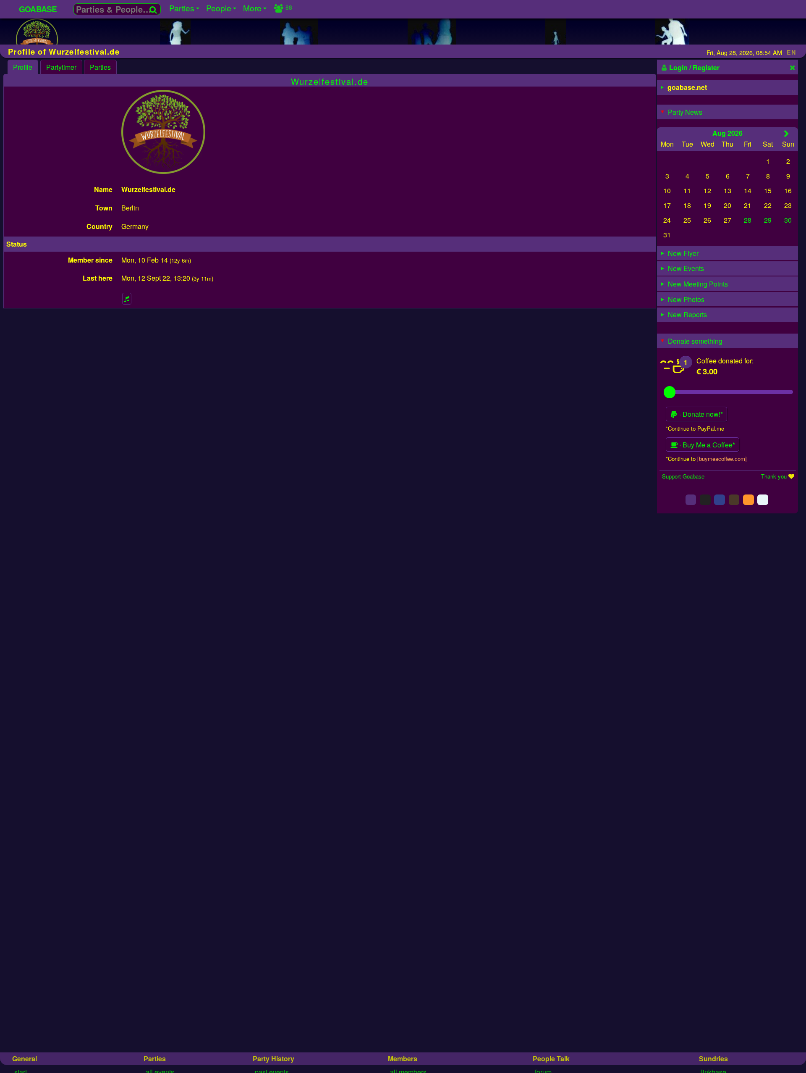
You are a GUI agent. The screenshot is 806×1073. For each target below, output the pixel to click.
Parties (100, 67)
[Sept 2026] (786, 133)
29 (768, 220)
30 (788, 220)
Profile (22, 67)
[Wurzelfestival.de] (37, 40)
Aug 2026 (727, 133)
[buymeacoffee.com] (722, 459)
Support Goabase (683, 476)
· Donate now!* (700, 414)
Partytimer (61, 67)
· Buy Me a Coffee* (706, 445)
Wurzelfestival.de (330, 81)
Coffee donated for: (725, 361)
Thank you (774, 476)
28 (747, 220)
